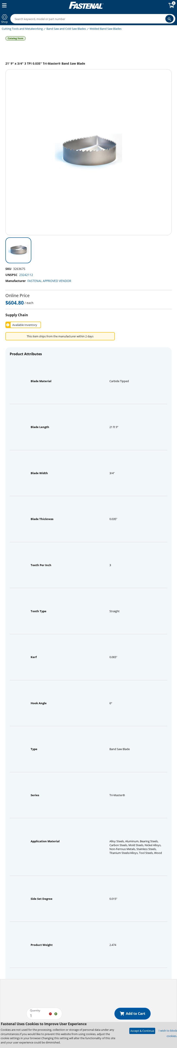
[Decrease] (50, 1013)
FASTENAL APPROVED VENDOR (49, 281)
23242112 (26, 275)
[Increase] (55, 1013)
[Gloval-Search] (169, 19)
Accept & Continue (142, 1031)
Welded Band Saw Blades (106, 29)
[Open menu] (3, 5)
